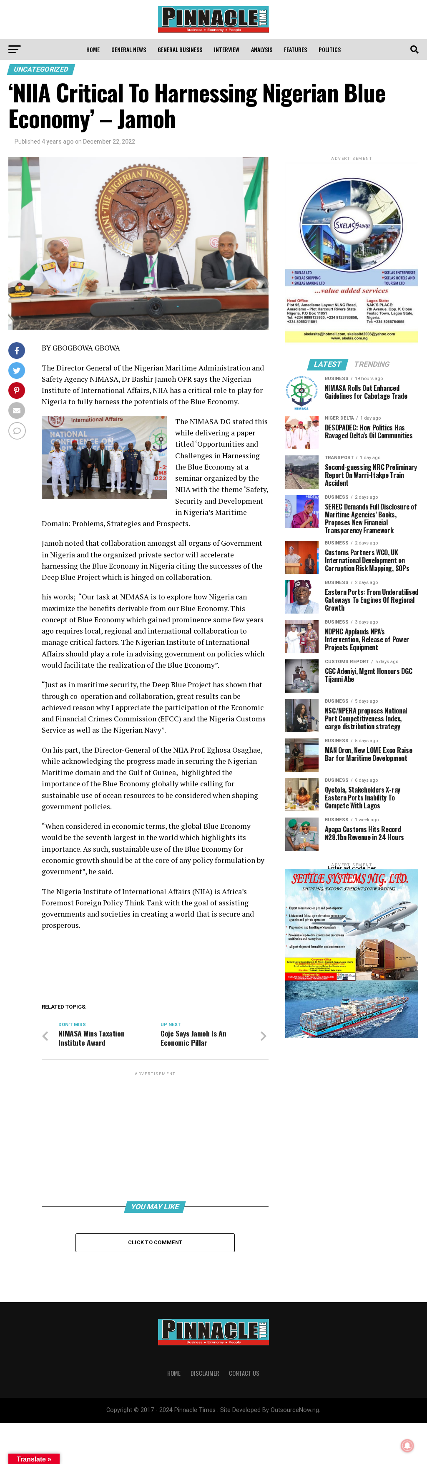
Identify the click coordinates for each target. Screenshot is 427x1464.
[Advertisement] (155, 1136)
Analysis (261, 49)
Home (93, 49)
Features (295, 49)
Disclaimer (205, 1373)
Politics (330, 49)
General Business (180, 49)
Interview (226, 49)
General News (128, 49)
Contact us (244, 1373)
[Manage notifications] (407, 1445)
